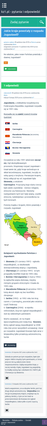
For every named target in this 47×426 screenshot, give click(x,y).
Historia (33, 42)
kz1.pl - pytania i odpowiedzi (20, 11)
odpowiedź (7, 93)
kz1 (6, 62)
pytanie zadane (9, 42)
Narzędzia (6, 420)
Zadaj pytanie (19, 22)
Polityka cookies (17, 420)
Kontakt (28, 420)
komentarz (8, 352)
